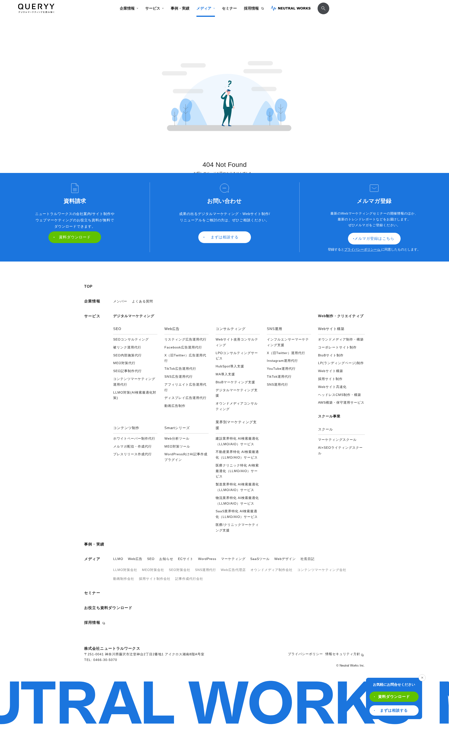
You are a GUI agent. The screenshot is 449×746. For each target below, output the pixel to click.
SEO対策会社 (179, 570)
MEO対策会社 (153, 570)
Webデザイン (285, 559)
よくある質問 (142, 301)
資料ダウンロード (394, 697)
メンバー (120, 301)
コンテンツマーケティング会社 (321, 570)
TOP (88, 286)
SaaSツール (260, 559)
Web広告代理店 (233, 570)
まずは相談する (394, 710)
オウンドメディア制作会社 (271, 570)
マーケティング (233, 559)
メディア (203, 8)
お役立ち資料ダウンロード (108, 608)
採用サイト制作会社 (154, 579)
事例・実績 (180, 8)
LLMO (118, 559)
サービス (152, 8)
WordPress (207, 559)
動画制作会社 (123, 579)
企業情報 (127, 8)
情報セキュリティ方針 (342, 654)
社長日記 (308, 559)
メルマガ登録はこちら (374, 238)
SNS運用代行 (205, 570)
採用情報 (251, 8)
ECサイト (185, 559)
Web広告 (135, 559)
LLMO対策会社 (125, 570)
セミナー (229, 8)
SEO (151, 559)
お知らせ (166, 559)
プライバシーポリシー (360, 249)
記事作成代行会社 (189, 579)
